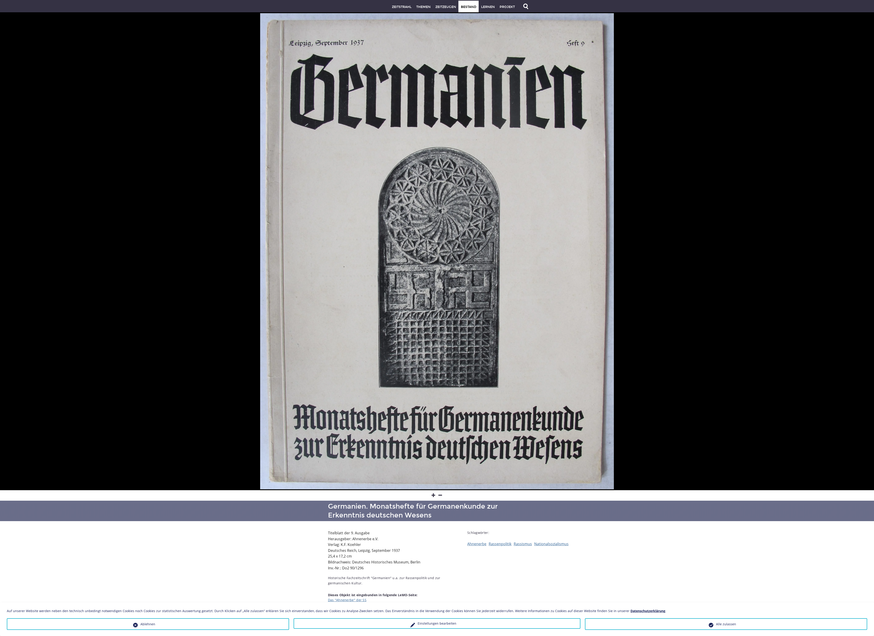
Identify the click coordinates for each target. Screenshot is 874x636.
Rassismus (523, 543)
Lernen (488, 7)
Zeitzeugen (445, 7)
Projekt (507, 7)
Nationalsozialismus (551, 543)
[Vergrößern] (433, 495)
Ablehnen (147, 624)
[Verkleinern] (440, 495)
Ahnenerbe (476, 543)
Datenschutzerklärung (647, 611)
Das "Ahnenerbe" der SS (347, 600)
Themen (423, 7)
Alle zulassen (726, 624)
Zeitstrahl (402, 7)
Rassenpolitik (500, 543)
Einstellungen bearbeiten (437, 623)
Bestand (468, 7)
